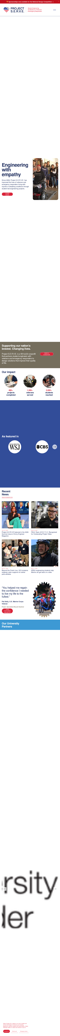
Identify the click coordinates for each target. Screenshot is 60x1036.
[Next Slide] (55, 889)
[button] (58, 1)
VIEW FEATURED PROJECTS (7, 611)
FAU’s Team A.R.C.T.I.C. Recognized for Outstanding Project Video (44, 533)
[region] (30, 446)
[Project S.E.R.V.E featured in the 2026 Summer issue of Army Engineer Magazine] (15, 514)
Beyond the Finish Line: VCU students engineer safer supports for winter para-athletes (15, 572)
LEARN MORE (7, 194)
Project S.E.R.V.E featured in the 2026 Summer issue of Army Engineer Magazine (15, 534)
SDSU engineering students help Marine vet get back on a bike (42, 571)
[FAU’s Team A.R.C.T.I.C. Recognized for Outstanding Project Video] (44, 514)
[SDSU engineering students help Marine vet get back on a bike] (44, 552)
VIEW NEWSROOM (7, 497)
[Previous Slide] (4, 889)
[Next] (54, 446)
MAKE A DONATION (46, 354)
